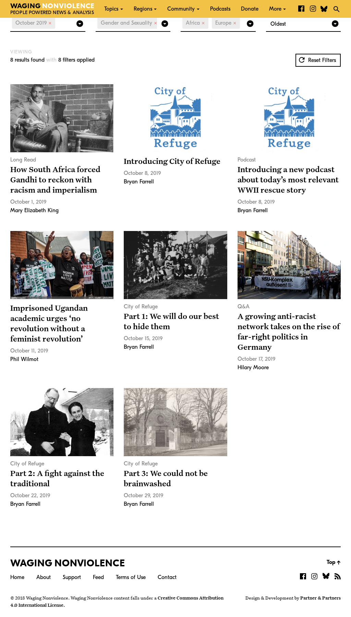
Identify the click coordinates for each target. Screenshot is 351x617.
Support (72, 577)
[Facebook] (301, 9)
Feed (98, 577)
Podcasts (220, 9)
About (43, 577)
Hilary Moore (253, 367)
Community (181, 9)
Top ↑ (334, 562)
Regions (143, 9)
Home (17, 577)
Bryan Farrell (139, 182)
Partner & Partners (320, 598)
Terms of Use (131, 577)
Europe (226, 23)
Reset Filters (321, 60)
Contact (167, 577)
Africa (195, 23)
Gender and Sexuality (129, 23)
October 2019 (33, 23)
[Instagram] (313, 9)
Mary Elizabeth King (34, 210)
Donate (249, 9)
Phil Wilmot (24, 359)
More (275, 9)
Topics (111, 9)
